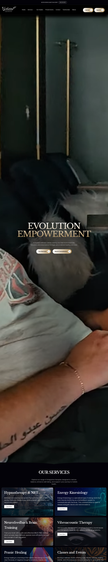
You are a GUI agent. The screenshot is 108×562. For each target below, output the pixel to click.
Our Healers (39, 9)
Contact (58, 9)
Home (23, 9)
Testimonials (66, 9)
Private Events (49, 9)
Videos (74, 9)
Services (30, 9)
